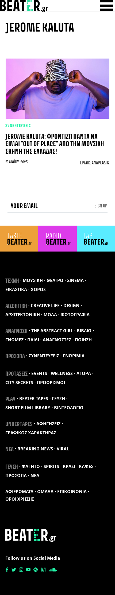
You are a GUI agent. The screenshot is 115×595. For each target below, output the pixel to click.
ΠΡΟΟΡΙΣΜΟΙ (51, 382)
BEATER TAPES (33, 398)
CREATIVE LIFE (45, 305)
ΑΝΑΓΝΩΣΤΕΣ (57, 340)
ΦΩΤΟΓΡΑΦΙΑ (75, 315)
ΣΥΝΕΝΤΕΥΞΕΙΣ (18, 126)
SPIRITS (51, 466)
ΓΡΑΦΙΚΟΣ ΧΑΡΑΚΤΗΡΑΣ (30, 433)
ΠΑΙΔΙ (33, 340)
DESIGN (71, 305)
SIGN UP (100, 206)
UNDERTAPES (19, 424)
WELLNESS (62, 373)
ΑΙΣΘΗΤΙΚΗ (16, 306)
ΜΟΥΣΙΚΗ (33, 280)
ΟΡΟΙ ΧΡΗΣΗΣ (19, 499)
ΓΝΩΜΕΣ (14, 340)
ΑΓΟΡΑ (83, 373)
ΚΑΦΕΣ (86, 466)
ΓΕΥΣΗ (58, 398)
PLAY (10, 399)
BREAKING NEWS (35, 449)
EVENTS (39, 373)
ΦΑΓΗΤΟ (31, 466)
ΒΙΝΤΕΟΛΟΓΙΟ (68, 408)
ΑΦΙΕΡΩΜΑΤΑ (19, 491)
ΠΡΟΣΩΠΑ (15, 356)
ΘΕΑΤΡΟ (55, 280)
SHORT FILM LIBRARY (27, 408)
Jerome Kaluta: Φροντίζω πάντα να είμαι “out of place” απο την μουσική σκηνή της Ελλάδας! (54, 144)
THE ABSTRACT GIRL (52, 331)
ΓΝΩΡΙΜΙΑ (74, 356)
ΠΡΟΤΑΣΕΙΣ (16, 374)
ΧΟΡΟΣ (38, 289)
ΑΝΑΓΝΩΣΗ (16, 331)
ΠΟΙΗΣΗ (83, 340)
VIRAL (63, 449)
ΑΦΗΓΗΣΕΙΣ (48, 424)
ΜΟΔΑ (50, 315)
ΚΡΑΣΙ (69, 466)
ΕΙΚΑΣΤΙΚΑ (16, 289)
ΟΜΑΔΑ (45, 491)
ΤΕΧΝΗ (12, 281)
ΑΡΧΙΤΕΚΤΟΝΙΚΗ (22, 315)
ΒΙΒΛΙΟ (84, 331)
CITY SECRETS (19, 382)
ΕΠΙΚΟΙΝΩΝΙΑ (72, 491)
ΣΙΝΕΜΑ (75, 280)
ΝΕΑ (9, 449)
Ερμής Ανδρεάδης (95, 163)
